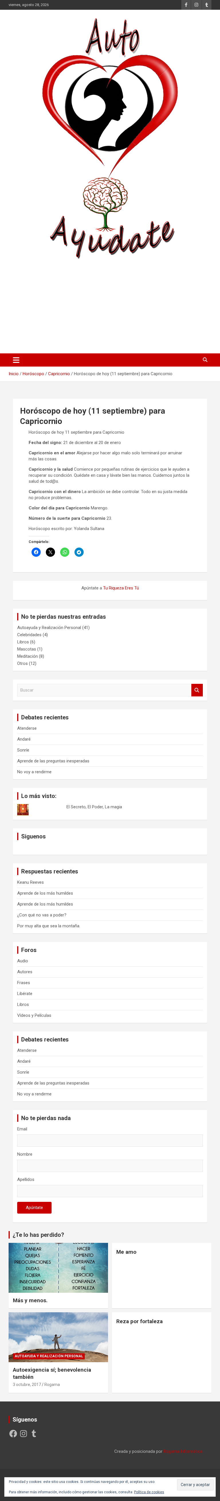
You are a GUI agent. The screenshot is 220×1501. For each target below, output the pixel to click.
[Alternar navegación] (16, 360)
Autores (24, 971)
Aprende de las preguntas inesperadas (53, 761)
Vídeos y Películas (34, 1015)
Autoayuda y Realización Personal (49, 627)
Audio (22, 960)
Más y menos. (30, 1300)
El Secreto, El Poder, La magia (94, 806)
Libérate (24, 993)
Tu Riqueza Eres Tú (121, 588)
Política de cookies (149, 1492)
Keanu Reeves (30, 882)
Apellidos (25, 1179)
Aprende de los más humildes (45, 893)
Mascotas (26, 649)
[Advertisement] (110, 304)
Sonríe (23, 750)
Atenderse (27, 728)
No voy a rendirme (34, 771)
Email (22, 1129)
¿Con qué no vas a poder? (41, 915)
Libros (23, 642)
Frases (23, 982)
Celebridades (29, 634)
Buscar (197, 690)
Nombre (24, 1154)
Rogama (52, 1384)
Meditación (27, 656)
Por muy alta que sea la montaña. (48, 925)
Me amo (126, 1252)
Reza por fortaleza (139, 1321)
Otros (22, 663)
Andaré (24, 739)
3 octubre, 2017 (27, 1384)
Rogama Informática (183, 1451)
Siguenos (33, 836)
